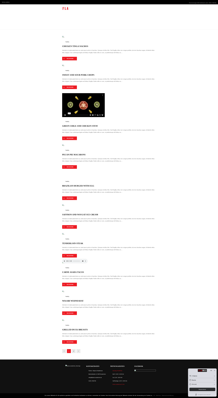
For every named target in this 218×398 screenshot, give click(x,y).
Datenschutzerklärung (167, 395)
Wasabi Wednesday (73, 301)
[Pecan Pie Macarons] (63, 145)
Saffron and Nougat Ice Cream (80, 214)
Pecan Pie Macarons (73, 155)
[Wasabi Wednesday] (63, 291)
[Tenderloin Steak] (63, 234)
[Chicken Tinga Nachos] (63, 37)
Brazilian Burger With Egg (78, 186)
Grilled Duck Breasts (75, 330)
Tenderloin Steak (72, 243)
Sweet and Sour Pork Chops (78, 75)
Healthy (67, 41)
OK (154, 395)
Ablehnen (158, 395)
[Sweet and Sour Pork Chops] (63, 65)
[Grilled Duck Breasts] (63, 320)
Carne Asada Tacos (73, 272)
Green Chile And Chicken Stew (80, 126)
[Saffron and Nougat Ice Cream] (63, 205)
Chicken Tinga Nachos (75, 46)
